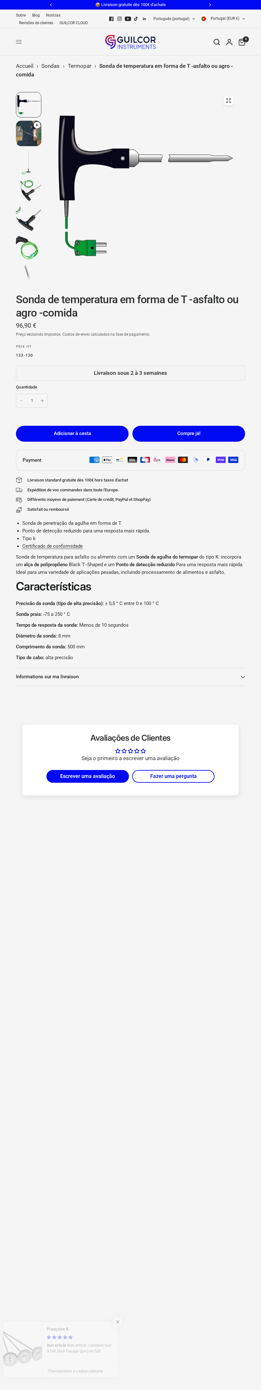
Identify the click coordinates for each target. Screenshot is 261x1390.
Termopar (79, 66)
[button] (127, 1322)
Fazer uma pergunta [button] (173, 776)
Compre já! (189, 433)
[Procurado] (216, 41)
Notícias (53, 15)
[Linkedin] (144, 19)
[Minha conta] (229, 41)
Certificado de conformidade (52, 546)
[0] (240, 41)
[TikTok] (136, 19)
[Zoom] (228, 100)
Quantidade (27, 387)
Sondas (50, 66)
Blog (36, 15)
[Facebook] (111, 19)
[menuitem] (22, 15)
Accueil (24, 66)
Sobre (21, 15)
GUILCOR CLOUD (74, 23)
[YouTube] (128, 19)
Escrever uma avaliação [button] (87, 776)
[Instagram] (120, 19)
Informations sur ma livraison (47, 677)
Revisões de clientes (36, 23)
